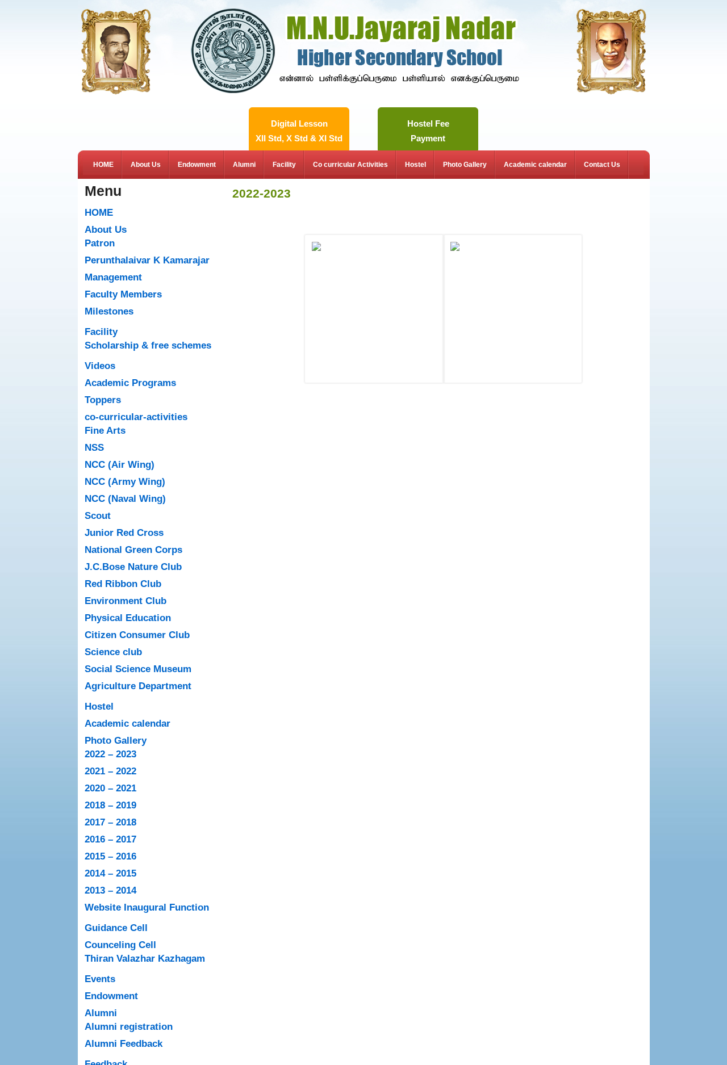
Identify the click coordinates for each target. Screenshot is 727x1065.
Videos (100, 365)
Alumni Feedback (123, 1043)
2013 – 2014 (110, 890)
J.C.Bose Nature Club (133, 566)
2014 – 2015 (110, 873)
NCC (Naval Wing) (125, 498)
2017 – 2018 (110, 822)
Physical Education (128, 618)
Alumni (244, 165)
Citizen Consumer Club (137, 635)
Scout (98, 515)
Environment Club (125, 601)
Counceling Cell (120, 945)
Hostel (415, 165)
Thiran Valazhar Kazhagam (145, 958)
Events (100, 979)
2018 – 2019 (110, 805)
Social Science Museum (138, 669)
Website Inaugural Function (147, 907)
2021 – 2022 (110, 771)
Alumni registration (129, 1026)
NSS (94, 447)
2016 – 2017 (110, 839)
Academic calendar (535, 165)
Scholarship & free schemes (148, 345)
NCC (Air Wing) (119, 464)
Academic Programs (130, 383)
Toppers (103, 400)
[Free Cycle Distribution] (374, 287)
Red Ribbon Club (123, 583)
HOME (103, 165)
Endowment (197, 165)
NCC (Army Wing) (125, 481)
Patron (100, 243)
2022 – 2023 (110, 754)
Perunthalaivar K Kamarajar (147, 260)
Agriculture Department (138, 686)
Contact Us (602, 165)
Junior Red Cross (124, 532)
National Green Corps (133, 549)
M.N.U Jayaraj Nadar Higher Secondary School (355, 19)
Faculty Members (123, 294)
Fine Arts (105, 430)
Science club (113, 652)
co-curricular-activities (136, 417)
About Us (146, 165)
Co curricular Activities (350, 165)
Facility (284, 165)
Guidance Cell (116, 928)
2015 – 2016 (110, 856)
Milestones (109, 311)
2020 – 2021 (110, 788)
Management (113, 277)
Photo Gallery (465, 165)
